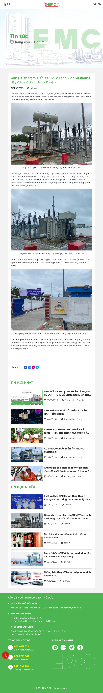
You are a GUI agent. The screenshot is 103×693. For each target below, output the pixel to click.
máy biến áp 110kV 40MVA (32, 262)
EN (99, 4)
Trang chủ (22, 42)
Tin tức (39, 42)
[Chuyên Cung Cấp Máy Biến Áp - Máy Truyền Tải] (52, 4)
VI (94, 4)
